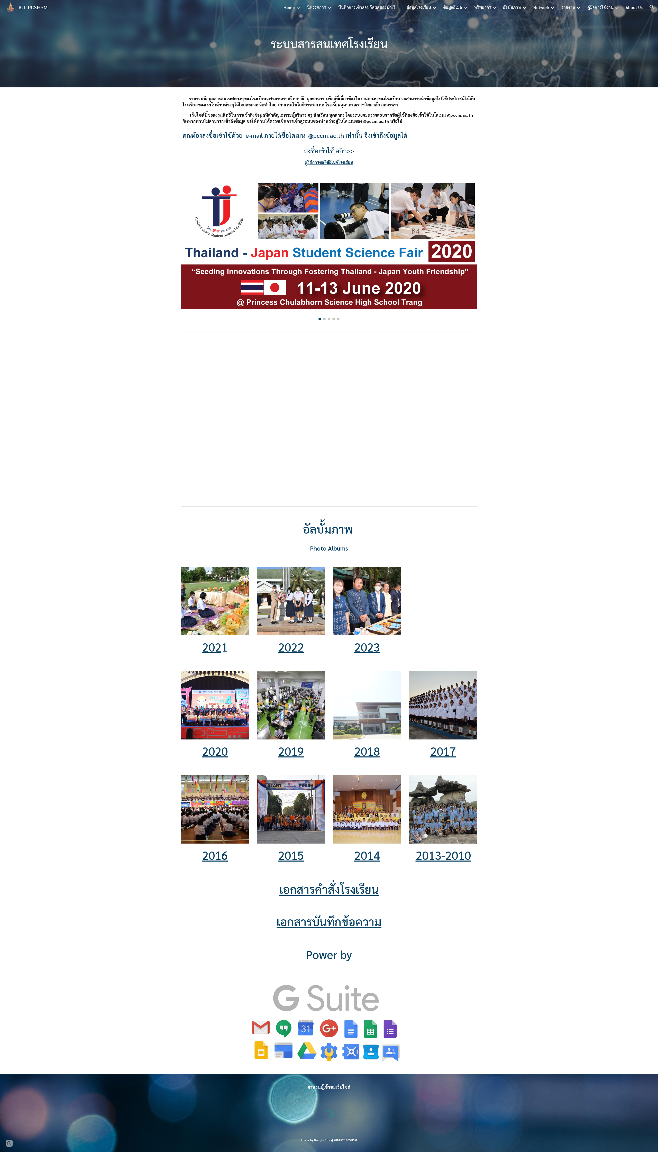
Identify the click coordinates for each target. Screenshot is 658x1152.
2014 (367, 855)
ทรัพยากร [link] (482, 7)
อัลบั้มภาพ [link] (512, 7)
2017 (443, 750)
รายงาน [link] (568, 7)
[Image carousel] (329, 250)
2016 (215, 855)
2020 (215, 750)
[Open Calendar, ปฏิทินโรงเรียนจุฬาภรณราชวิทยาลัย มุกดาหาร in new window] (467, 339)
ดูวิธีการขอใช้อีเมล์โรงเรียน (329, 162)
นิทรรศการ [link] (316, 7)
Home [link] (289, 7)
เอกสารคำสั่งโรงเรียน (329, 889)
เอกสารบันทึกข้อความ (329, 921)
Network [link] (541, 7)
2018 (367, 750)
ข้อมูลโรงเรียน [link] (418, 7)
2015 (291, 855)
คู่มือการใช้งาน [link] (600, 7)
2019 (291, 750)
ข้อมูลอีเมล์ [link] (452, 7)
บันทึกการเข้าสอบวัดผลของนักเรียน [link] (369, 7)
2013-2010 (443, 855)
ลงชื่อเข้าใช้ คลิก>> (329, 151)
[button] (652, 7)
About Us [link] (634, 7)
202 (211, 646)
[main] (329, 44)
